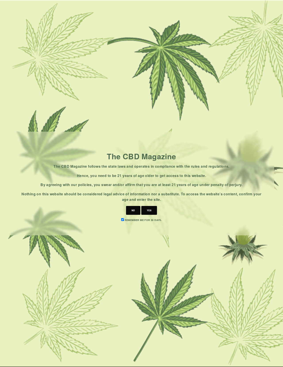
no (133, 210)
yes (149, 210)
